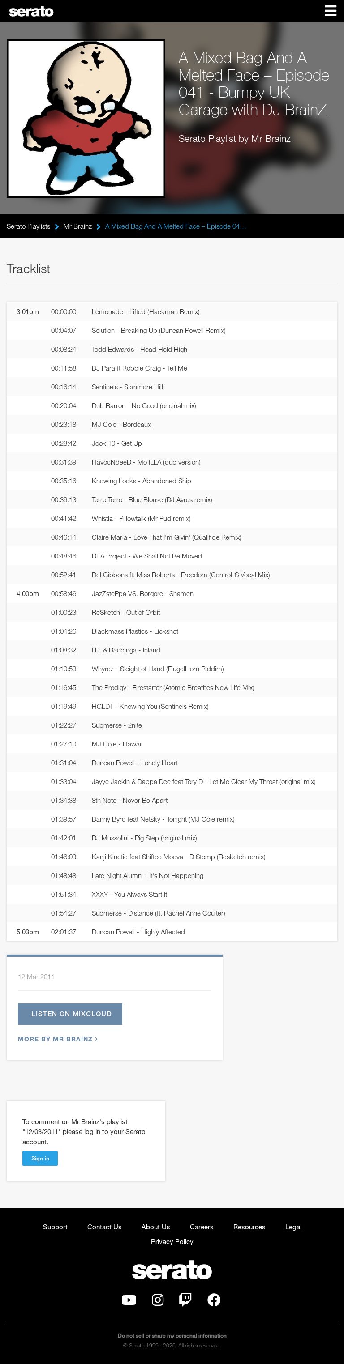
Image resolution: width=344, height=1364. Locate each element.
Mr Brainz (78, 226)
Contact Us (104, 1227)
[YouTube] (129, 1302)
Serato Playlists (28, 226)
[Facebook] (214, 1302)
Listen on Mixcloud (71, 1014)
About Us (156, 1227)
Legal (293, 1227)
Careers (202, 1227)
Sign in (40, 1158)
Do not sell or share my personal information (172, 1335)
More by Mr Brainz (55, 1039)
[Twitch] (185, 1302)
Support (55, 1227)
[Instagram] (157, 1302)
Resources (249, 1227)
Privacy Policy (172, 1241)
